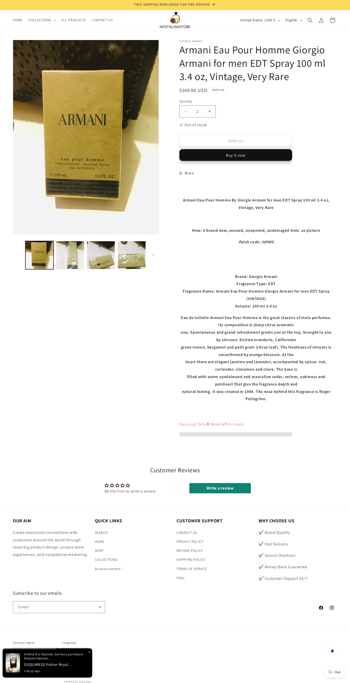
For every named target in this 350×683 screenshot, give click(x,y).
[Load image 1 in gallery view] (39, 255)
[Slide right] (153, 255)
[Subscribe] (99, 607)
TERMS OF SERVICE (192, 568)
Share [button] (189, 173)
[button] (41, 20)
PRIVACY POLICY (190, 541)
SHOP (99, 550)
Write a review (220, 488)
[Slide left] (18, 255)
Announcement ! (108, 568)
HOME (99, 541)
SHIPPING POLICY (191, 559)
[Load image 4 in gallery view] (132, 255)
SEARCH (101, 532)
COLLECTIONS (106, 559)
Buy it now (235, 155)
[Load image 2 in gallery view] (70, 255)
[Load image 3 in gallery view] (101, 255)
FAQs (180, 577)
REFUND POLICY (190, 550)
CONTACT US (187, 532)
